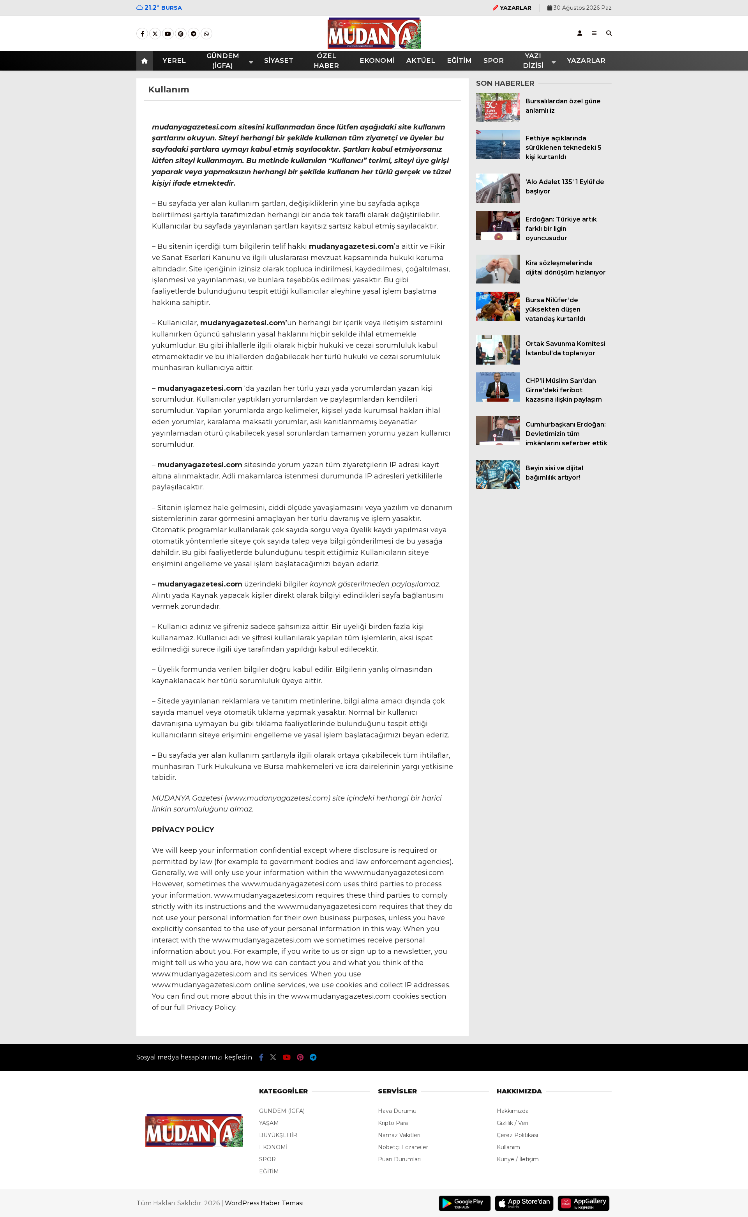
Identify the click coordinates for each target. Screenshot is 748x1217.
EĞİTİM (459, 60)
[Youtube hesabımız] (167, 34)
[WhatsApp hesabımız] (206, 34)
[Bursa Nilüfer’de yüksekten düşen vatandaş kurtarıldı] (498, 318)
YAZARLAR (586, 60)
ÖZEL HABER (326, 61)
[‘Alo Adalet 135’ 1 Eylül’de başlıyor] (498, 200)
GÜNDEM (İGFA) (222, 61)
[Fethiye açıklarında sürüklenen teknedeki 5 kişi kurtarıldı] (498, 157)
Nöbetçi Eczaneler (403, 1147)
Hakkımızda (513, 1110)
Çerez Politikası (517, 1135)
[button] (145, 61)
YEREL (174, 60)
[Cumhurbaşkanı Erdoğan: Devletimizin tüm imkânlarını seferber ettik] (498, 443)
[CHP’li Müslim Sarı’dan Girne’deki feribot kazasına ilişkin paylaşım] (498, 399)
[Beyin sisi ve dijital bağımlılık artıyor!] (498, 487)
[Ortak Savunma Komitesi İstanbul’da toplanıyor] (498, 362)
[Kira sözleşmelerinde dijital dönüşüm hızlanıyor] (498, 281)
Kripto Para (393, 1123)
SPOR (493, 60)
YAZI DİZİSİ (533, 61)
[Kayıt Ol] (579, 33)
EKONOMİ (377, 60)
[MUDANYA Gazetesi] (374, 46)
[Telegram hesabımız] (193, 34)
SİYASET (278, 60)
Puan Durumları (399, 1159)
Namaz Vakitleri (399, 1135)
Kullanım (508, 1147)
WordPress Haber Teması (264, 1203)
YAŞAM (269, 1123)
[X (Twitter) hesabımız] (155, 34)
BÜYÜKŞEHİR (278, 1135)
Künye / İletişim (518, 1159)
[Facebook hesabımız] (142, 34)
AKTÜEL (420, 60)
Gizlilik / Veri (512, 1123)
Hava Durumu (397, 1110)
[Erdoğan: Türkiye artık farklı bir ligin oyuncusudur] (498, 237)
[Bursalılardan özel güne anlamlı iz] (498, 120)
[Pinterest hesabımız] (180, 34)
